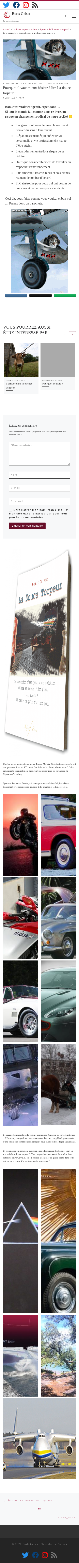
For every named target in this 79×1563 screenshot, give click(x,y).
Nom (14, 474)
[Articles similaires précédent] (64, 335)
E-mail (15, 488)
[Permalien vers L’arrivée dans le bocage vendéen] (21, 360)
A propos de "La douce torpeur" (54, 29)
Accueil (6, 29)
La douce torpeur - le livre (25, 29)
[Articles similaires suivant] (72, 335)
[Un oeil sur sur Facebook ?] (16, 5)
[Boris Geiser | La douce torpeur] (7, 14)
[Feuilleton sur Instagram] (26, 5)
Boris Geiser (30, 1544)
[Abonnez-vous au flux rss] (35, 5)
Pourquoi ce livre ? (52, 383)
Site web (17, 501)
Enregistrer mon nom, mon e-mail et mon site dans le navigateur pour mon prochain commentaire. (39, 514)
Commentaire (21, 445)
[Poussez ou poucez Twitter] (6, 5)
